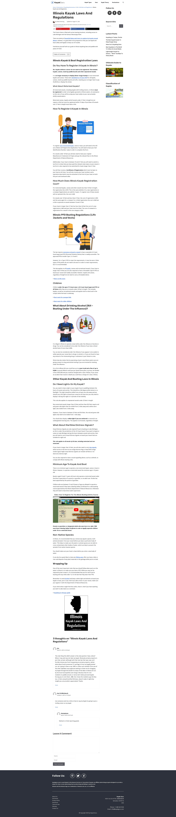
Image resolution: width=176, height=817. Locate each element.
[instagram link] (72, 776)
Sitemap (54, 806)
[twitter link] (78, 776)
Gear (96, 2)
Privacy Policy (56, 800)
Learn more (88, 24)
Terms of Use (55, 804)
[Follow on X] (119, 13)
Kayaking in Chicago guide (62, 593)
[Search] (121, 26)
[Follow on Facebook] (114, 13)
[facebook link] (84, 776)
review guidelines (60, 26)
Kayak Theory (105, 2)
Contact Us (55, 808)
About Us (54, 796)
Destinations (115, 2)
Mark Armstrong (60, 21)
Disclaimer (55, 798)
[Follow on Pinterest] (110, 13)
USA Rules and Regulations (85, 7)
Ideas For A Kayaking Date (113, 44)
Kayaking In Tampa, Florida (114, 37)
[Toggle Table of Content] (67, 54)
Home (54, 7)
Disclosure (55, 802)
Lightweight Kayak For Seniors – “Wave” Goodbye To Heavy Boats (114, 53)
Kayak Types (88, 2)
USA (77, 7)
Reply (56, 685)
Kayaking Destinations (69, 7)
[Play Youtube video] (76, 510)
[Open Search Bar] (123, 2)
